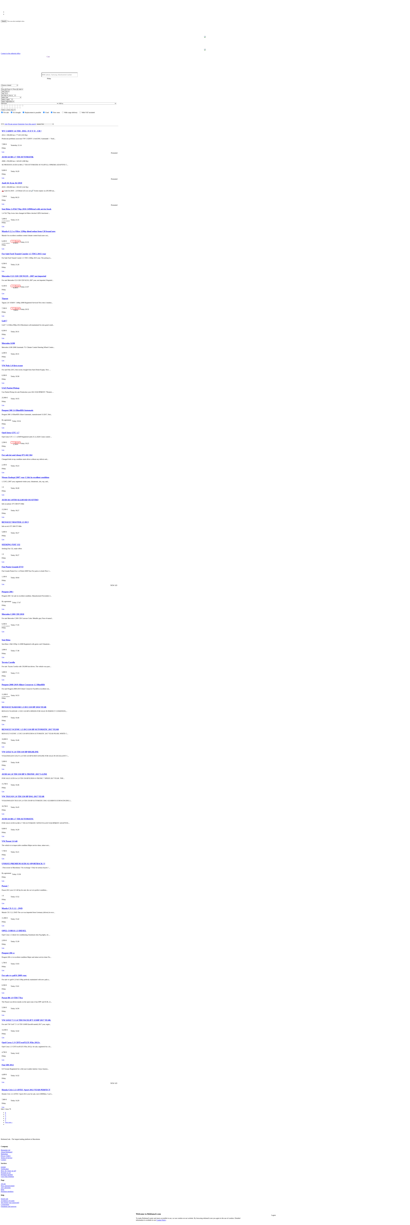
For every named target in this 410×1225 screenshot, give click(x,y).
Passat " (5, 886)
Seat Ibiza (6, 640)
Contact (3, 1160)
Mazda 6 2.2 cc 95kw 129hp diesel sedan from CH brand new (29, 231)
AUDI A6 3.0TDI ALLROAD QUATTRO (20, 500)
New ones (56, 112)
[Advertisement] (59, 118)
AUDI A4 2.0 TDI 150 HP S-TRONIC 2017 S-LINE (24, 774)
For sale (6, 112)
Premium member (7, 1175)
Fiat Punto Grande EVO (12, 567)
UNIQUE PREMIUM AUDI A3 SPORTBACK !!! (23, 863)
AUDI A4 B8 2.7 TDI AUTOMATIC (18, 819)
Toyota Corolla (8, 662)
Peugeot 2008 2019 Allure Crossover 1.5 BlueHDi (23, 685)
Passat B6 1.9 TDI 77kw (12, 998)
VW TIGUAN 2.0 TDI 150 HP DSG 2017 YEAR (23, 796)
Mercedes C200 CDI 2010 (13, 614)
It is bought (17, 112)
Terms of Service (6, 1158)
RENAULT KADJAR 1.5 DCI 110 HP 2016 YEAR (24, 707)
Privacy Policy (6, 1156)
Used (47, 112)
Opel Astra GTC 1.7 (10, 433)
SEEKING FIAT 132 (11, 544)
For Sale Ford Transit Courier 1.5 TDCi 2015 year (24, 254)
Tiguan (5, 298)
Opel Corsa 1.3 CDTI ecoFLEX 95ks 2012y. (21, 1042)
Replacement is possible (32, 112)
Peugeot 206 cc (8, 953)
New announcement (7, 1186)
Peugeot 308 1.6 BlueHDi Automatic (17, 410)
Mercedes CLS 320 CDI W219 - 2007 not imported (24, 276)
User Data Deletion (7, 1176)
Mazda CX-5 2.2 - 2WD (12, 908)
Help (2, 1190)
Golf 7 (4, 321)
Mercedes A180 (8, 343)
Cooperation (5, 1204)
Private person (12, 124)
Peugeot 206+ (8, 592)
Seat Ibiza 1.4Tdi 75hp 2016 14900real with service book (26, 209)
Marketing (4, 1154)
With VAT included (88, 112)
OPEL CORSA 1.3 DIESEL (14, 931)
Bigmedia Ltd (5, 1150)
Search (4, 21)
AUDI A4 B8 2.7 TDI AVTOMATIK (18, 157)
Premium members (7, 1191)
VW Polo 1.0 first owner (12, 365)
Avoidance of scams (7, 1201)
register (3, 1167)
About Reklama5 (6, 1152)
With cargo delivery (70, 112)
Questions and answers (8, 1206)
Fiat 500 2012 (8, 1065)
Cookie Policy (161, 1220)
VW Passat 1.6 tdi (9, 841)
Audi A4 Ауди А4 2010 (12, 183)
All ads (3, 1184)
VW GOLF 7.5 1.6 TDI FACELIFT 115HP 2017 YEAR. (26, 1020)
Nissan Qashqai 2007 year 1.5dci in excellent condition (25, 477)
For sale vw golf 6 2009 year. (14, 975)
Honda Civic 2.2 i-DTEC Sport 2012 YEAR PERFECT (26, 1090)
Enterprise (21, 124)
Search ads (4, 1199)
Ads (6, 124)
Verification (5, 1169)
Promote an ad (6, 1173)
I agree (273, 1215)
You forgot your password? (10, 1203)
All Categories (6, 1188)
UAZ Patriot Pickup (10, 388)
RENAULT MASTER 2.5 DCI (15, 522)
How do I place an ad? (8, 1171)
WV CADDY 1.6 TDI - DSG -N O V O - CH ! (21, 131)
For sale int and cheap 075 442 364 (17, 455)
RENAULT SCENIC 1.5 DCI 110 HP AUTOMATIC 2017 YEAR (30, 729)
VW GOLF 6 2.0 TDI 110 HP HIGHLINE (20, 752)
